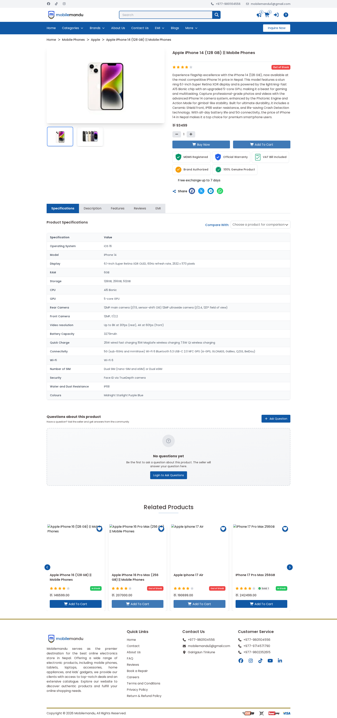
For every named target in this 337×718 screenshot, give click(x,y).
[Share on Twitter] (201, 191)
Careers (133, 677)
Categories (70, 28)
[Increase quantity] (191, 134)
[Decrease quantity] (176, 134)
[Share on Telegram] (211, 191)
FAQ (130, 658)
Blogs (175, 28)
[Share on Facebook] (192, 191)
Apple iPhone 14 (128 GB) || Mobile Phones (138, 39)
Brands (95, 28)
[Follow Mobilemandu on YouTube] (270, 661)
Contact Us (140, 28)
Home (51, 28)
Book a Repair (137, 671)
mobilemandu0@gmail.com (270, 4)
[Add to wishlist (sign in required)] (99, 529)
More (189, 28)
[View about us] (286, 15)
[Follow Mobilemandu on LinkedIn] (280, 661)
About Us (118, 28)
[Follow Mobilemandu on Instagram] (64, 4)
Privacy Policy (137, 689)
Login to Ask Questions (168, 475)
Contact (133, 646)
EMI (157, 28)
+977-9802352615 (256, 652)
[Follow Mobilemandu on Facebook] (49, 4)
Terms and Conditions (143, 683)
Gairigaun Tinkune (201, 652)
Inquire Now (277, 28)
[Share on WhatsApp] (220, 191)
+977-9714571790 (256, 646)
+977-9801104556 (228, 4)
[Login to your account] (276, 15)
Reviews (133, 664)
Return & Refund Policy (144, 696)
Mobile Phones (73, 39)
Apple (95, 39)
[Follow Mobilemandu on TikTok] (56, 4)
